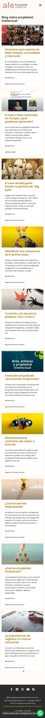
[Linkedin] (17, 689)
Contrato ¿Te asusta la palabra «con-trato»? (20, 315)
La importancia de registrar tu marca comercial (18, 639)
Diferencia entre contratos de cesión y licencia (20, 441)
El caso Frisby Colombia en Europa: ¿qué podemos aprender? (21, 118)
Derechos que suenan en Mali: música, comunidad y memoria (22, 53)
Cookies (28, 706)
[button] (40, 5)
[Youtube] (28, 689)
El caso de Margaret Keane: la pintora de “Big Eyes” (22, 186)
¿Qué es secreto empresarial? (16, 505)
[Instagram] (22, 689)
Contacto (37, 706)
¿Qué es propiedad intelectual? (18, 569)
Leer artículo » (10, 78)
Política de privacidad (13, 706)
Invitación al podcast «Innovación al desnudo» (22, 377)
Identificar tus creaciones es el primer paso (22, 252)
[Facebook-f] (11, 689)
